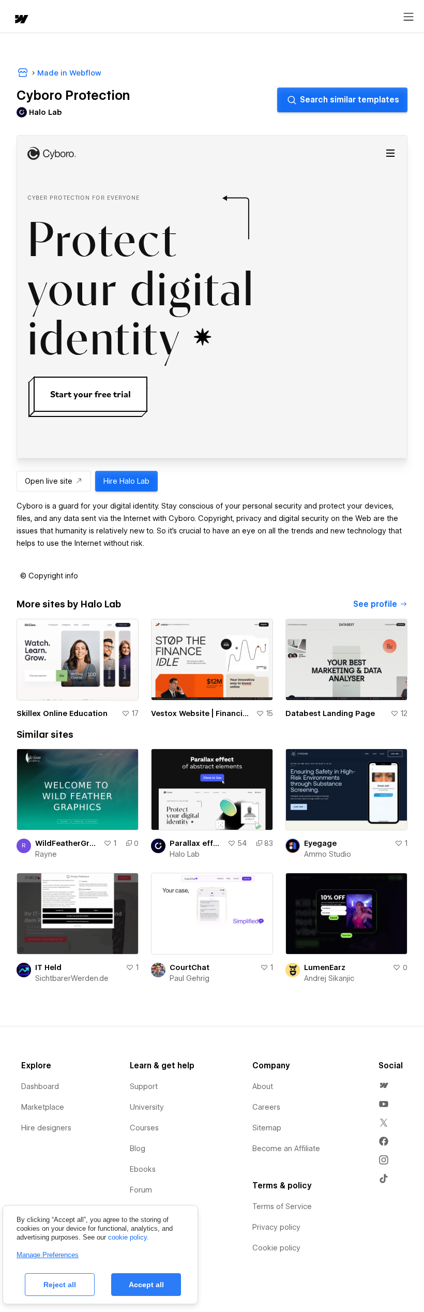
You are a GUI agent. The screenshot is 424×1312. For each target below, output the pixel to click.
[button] (49, 576)
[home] (20, 20)
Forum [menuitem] (141, 1190)
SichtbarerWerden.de (72, 978)
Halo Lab (185, 854)
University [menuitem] (147, 1107)
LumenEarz (324, 967)
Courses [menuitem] (144, 1128)
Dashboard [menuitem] (40, 1086)
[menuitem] (383, 1085)
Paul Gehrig (189, 978)
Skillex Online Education (62, 713)
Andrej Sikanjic (329, 978)
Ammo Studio (327, 854)
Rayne (46, 854)
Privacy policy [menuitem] (276, 1227)
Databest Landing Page (330, 713)
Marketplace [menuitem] (42, 1107)
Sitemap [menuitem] (266, 1128)
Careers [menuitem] (266, 1107)
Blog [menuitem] (137, 1148)
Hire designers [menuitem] (46, 1128)
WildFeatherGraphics (67, 843)
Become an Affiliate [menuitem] (286, 1148)
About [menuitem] (262, 1086)
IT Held (48, 967)
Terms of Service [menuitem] (282, 1206)
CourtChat (189, 967)
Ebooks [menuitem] (143, 1169)
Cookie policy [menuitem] (276, 1248)
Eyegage (320, 843)
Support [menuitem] (144, 1086)
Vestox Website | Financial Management (201, 713)
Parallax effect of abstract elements (196, 843)
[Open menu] (408, 17)
